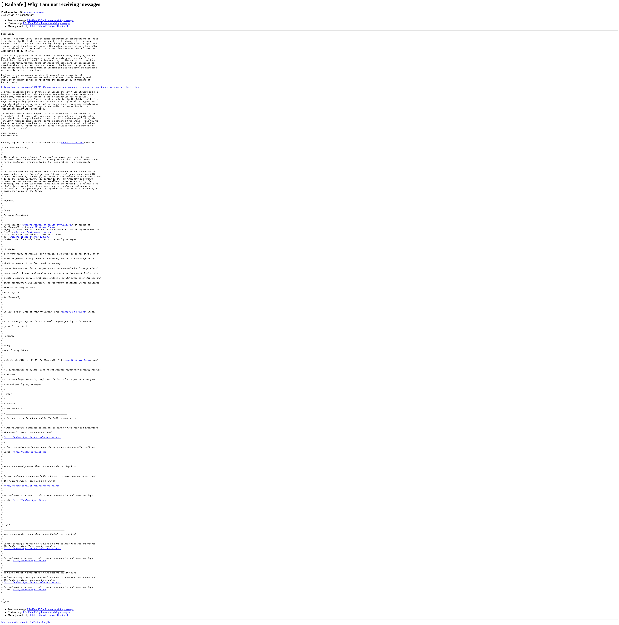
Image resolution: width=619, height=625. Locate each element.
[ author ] (63, 26)
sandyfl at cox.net (72, 142)
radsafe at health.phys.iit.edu (32, 232)
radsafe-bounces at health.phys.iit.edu (47, 225)
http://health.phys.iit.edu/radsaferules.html (32, 437)
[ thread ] (42, 26)
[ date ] (33, 26)
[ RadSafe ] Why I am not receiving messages (50, 20)
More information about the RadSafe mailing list (25, 622)
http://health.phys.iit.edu (29, 452)
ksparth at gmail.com (33, 12)
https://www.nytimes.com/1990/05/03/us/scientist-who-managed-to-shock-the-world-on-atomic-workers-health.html (71, 87)
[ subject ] (53, 26)
